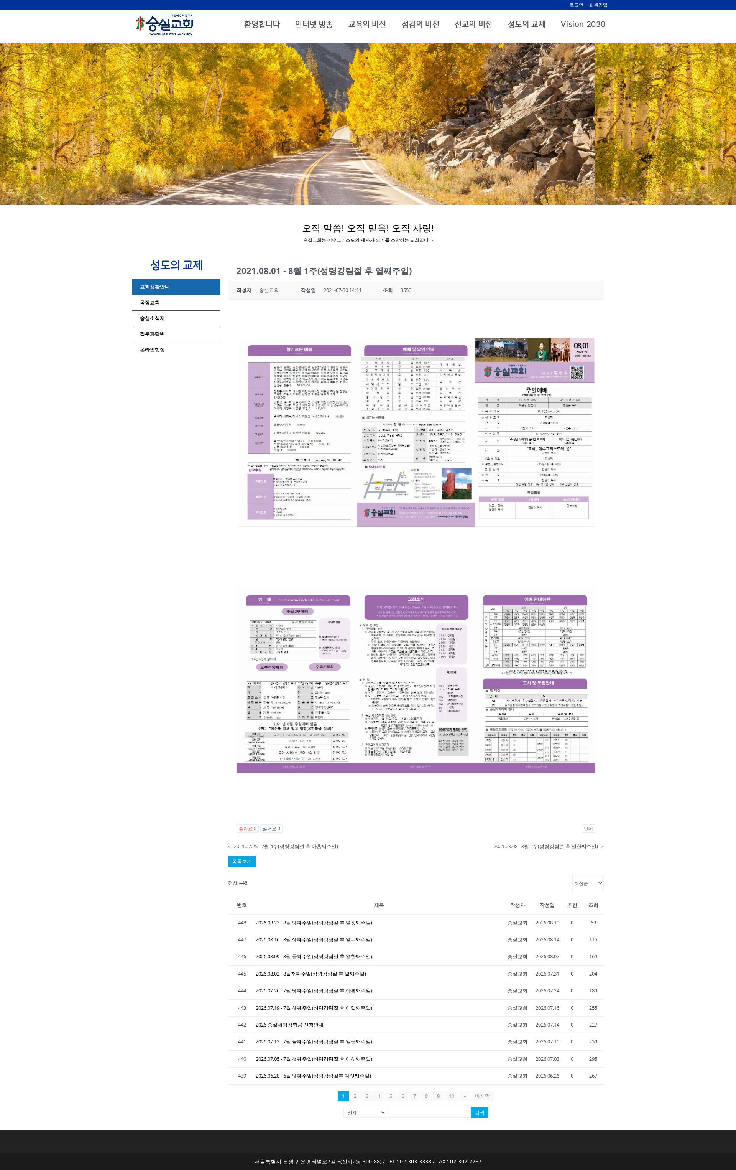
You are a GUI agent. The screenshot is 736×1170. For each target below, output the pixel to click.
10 (451, 1096)
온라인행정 (152, 350)
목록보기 (242, 861)
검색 (480, 1112)
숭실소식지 (152, 318)
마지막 (482, 1096)
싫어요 (271, 828)
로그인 (576, 5)
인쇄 (588, 828)
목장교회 (150, 302)
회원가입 (598, 5)
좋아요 (247, 828)
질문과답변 (152, 334)
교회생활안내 (155, 287)
